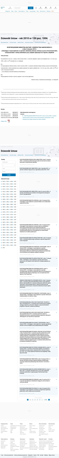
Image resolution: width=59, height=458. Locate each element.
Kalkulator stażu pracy (34, 446)
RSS (38, 455)
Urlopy (11, 429)
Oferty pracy (51, 449)
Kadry (12, 11)
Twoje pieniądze (33, 11)
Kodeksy (21, 449)
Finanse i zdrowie (33, 432)
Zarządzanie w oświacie (14, 446)
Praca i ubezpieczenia (34, 428)
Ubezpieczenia (13, 428)
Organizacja (3, 440)
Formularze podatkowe (53, 446)
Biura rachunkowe (42, 423)
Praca (21, 431)
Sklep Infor (22, 432)
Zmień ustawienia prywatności (20, 455)
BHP (11, 431)
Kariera (35, 455)
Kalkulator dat (32, 440)
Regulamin (30, 455)
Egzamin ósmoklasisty (14, 449)
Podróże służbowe (42, 445)
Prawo (27, 11)
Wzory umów (51, 445)
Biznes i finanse (32, 425)
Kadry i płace (3, 446)
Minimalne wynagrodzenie (44, 442)
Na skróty (50, 439)
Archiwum (50, 442)
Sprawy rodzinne (23, 425)
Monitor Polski (21, 42)
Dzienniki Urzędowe (29, 42)
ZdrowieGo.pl (51, 440)
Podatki (2, 425)
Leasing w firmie (32, 431)
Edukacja (48, 11)
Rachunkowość (3, 427)
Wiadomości (51, 425)
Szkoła (11, 442)
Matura (11, 447)
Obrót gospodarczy (4, 428)
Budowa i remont (52, 429)
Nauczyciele (12, 443)
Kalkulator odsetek (33, 445)
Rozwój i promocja (4, 445)
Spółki (31, 427)
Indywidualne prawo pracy (15, 425)
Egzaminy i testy (13, 445)
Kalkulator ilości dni (33, 442)
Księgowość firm (4, 423)
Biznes (16, 11)
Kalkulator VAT (32, 443)
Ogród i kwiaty (51, 431)
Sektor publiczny (21, 11)
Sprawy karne (22, 427)
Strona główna (3, 146)
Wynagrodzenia (13, 427)
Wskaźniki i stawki (43, 439)
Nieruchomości (43, 11)
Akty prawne (22, 439)
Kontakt (41, 455)
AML (40, 435)
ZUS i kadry (3, 429)
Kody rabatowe (51, 443)
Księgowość (7, 11)
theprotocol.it (51, 447)
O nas (2, 455)
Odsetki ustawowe (42, 446)
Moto (38, 11)
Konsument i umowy (23, 428)
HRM (11, 432)
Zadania (2, 443)
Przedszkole (12, 440)
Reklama (46, 455)
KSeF (53, 11)
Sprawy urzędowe (23, 429)
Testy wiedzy (12, 450)
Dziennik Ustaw (13, 42)
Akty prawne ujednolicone (24, 447)
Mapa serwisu (52, 455)
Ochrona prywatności (8, 455)
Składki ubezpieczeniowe (43, 443)
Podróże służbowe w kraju (44, 440)
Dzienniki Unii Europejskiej (40, 42)
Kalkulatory (32, 439)
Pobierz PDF (4, 121)
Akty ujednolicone (4, 42)
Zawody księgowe (4, 431)
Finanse (50, 428)
